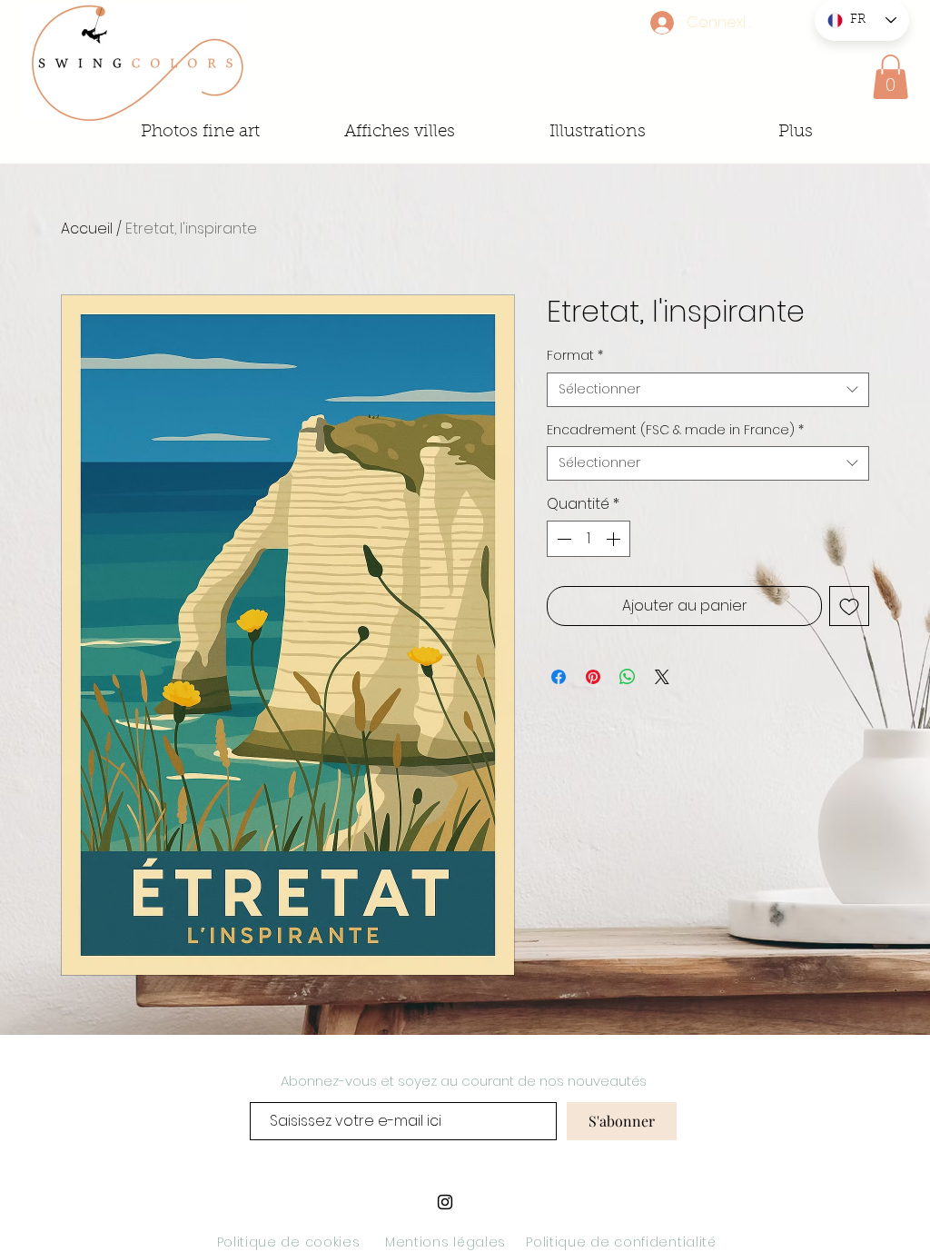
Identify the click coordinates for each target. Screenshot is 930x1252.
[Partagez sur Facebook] (558, 677)
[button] (890, 77)
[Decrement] (562, 539)
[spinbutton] (588, 539)
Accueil (87, 228)
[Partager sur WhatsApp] (627, 677)
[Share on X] (662, 677)
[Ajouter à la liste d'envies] (849, 606)
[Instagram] (445, 1202)
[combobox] (708, 390)
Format (575, 355)
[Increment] (615, 539)
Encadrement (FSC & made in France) (675, 430)
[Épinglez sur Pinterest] (593, 677)
